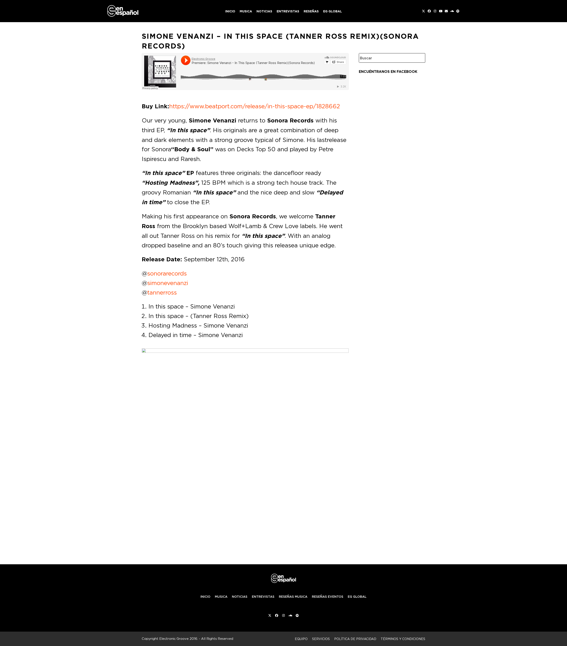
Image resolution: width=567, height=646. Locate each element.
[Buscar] (418, 57)
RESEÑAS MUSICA (293, 597)
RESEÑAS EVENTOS (327, 597)
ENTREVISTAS (263, 597)
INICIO (205, 597)
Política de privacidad (355, 639)
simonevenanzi (167, 282)
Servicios (321, 639)
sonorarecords (167, 273)
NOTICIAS (239, 597)
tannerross (162, 292)
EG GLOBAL (357, 597)
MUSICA (221, 597)
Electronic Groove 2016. (178, 638)
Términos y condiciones (403, 639)
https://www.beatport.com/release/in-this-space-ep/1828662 (254, 106)
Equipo (301, 639)
